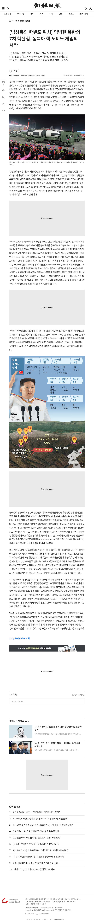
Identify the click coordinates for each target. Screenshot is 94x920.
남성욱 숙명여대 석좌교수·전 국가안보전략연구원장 (27, 76)
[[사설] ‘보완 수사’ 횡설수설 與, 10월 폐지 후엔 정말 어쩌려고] (20, 747)
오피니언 (13, 20)
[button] (3, 8)
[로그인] (90, 8)
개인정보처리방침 (31, 908)
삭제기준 (82, 695)
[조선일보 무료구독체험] (47, 648)
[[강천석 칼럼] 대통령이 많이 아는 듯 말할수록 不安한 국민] (20, 731)
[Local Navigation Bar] (3, 8)
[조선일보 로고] (47, 6)
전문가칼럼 (25, 20)
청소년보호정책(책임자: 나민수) (51, 908)
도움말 (74, 695)
